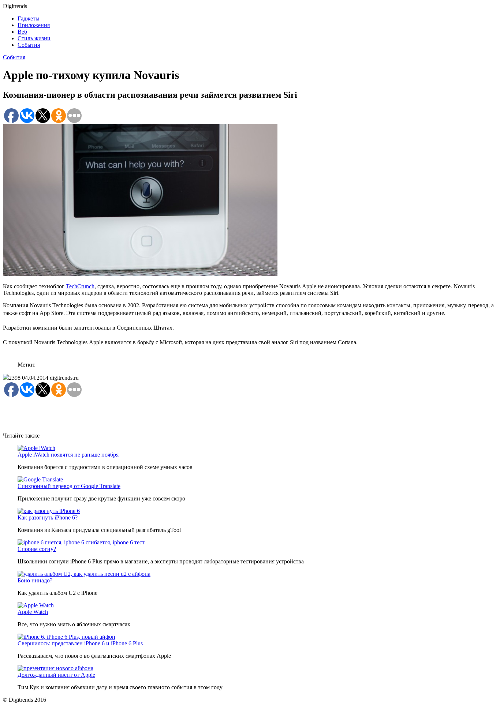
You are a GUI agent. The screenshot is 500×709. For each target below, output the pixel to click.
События (29, 45)
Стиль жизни (34, 38)
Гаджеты (29, 18)
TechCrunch (80, 286)
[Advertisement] (136, 414)
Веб (22, 32)
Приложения (34, 25)
